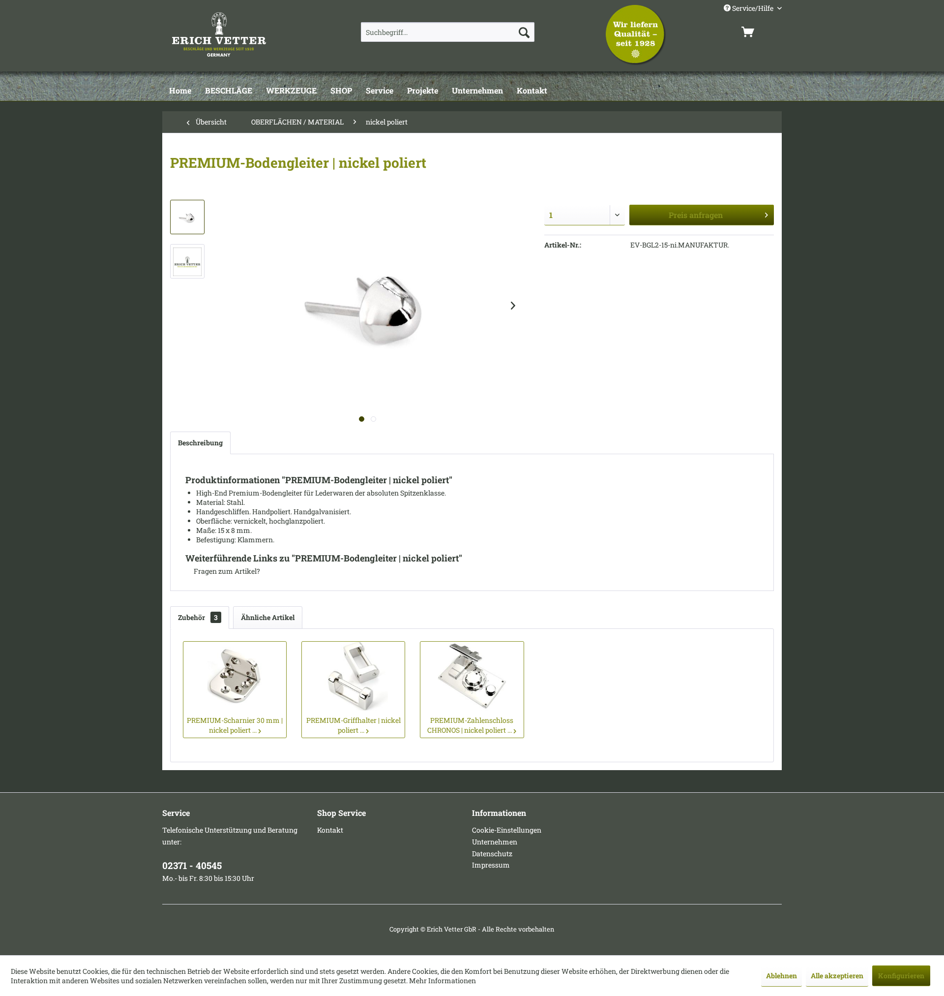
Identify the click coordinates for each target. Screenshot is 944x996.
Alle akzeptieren (837, 975)
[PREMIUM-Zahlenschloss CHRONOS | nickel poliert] (471, 676)
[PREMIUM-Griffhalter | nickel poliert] (353, 676)
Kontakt (330, 830)
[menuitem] (447, 32)
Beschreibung (200, 442)
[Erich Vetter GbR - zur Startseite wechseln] (244, 34)
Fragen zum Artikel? (226, 571)
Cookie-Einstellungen (506, 830)
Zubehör (198, 617)
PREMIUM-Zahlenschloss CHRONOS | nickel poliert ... (470, 725)
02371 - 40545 (192, 865)
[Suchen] (524, 32)
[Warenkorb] (760, 32)
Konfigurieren (901, 975)
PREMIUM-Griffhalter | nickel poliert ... (353, 725)
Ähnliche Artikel (268, 617)
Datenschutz (492, 853)
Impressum (491, 865)
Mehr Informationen (442, 980)
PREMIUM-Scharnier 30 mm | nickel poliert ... (235, 725)
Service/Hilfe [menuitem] (753, 8)
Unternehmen (494, 841)
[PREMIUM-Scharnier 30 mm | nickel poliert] (234, 676)
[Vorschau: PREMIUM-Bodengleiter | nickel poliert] (187, 217)
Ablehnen (781, 975)
